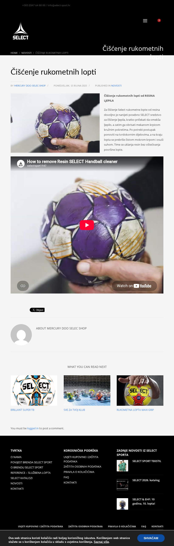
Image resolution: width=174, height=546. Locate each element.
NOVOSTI (16, 483)
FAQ (66, 477)
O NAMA (16, 457)
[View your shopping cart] (160, 21)
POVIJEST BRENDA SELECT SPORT (31, 462)
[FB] (14, 5)
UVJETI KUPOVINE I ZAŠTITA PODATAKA (81, 459)
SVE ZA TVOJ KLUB (74, 410)
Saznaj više (101, 541)
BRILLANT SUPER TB (22, 410)
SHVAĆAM (151, 538)
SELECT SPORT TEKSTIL (146, 461)
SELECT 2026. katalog (146, 480)
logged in (33, 428)
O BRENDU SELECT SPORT (27, 467)
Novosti (116, 86)
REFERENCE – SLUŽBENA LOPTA (31, 473)
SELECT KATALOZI (22, 478)
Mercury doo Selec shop (30, 86)
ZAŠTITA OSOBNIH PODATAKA (82, 466)
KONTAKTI (17, 489)
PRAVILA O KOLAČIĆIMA (79, 472)
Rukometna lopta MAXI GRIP (135, 410)
